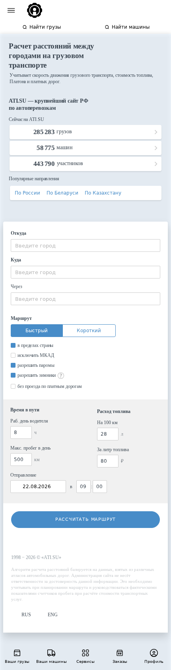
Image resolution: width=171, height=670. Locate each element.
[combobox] (85, 245)
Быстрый (36, 330)
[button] (21, 615)
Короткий (89, 330)
